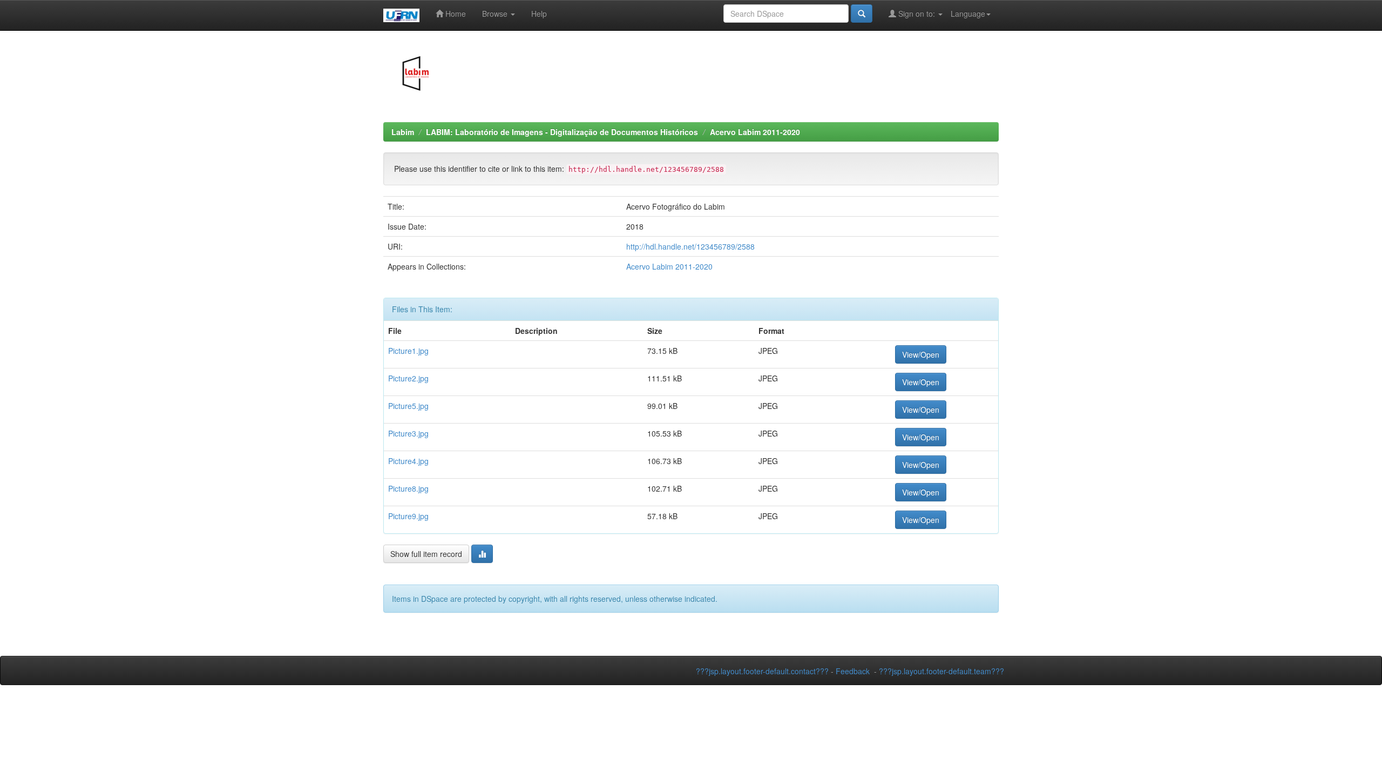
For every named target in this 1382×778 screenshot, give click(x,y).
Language (968, 13)
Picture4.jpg (408, 460)
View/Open (920, 354)
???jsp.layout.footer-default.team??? (941, 671)
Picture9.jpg (408, 516)
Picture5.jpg (408, 405)
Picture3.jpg (408, 433)
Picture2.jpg (408, 378)
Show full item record (426, 553)
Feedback (853, 671)
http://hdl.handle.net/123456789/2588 (690, 246)
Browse (496, 13)
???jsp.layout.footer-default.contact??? (762, 671)
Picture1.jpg (408, 350)
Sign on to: (916, 13)
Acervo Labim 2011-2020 (755, 131)
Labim (402, 131)
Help (539, 13)
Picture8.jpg (408, 488)
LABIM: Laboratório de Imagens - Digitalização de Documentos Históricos (562, 131)
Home (454, 13)
